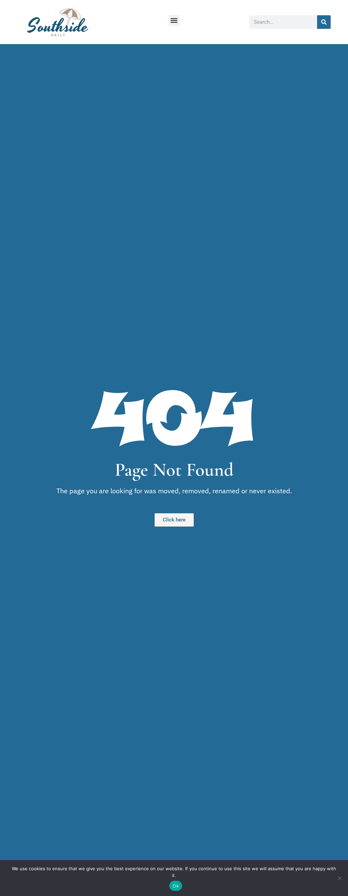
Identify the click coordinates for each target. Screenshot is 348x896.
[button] (174, 20)
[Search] (324, 22)
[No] (339, 878)
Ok (176, 886)
